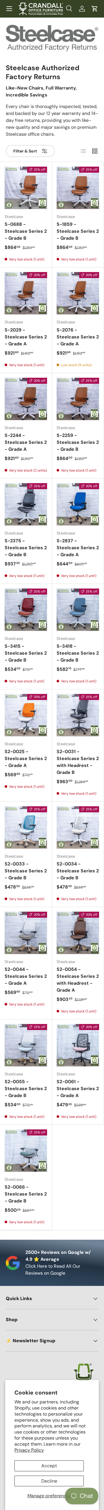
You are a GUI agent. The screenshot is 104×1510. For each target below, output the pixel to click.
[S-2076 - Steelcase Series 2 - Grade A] (78, 293)
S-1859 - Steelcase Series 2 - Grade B (78, 231)
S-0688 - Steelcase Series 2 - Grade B (26, 231)
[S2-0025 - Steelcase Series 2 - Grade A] (26, 715)
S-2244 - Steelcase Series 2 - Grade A (26, 442)
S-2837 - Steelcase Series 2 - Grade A (78, 548)
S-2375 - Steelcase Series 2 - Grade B (26, 548)
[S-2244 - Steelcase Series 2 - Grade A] (26, 399)
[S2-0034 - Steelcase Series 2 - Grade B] (78, 827)
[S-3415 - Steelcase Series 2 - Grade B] (26, 610)
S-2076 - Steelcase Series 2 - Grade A (78, 337)
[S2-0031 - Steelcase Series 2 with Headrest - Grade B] (78, 715)
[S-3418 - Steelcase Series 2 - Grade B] (78, 610)
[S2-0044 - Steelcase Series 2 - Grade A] (26, 933)
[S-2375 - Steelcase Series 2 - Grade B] (26, 504)
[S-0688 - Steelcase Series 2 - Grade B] (26, 188)
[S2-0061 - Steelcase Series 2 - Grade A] (78, 1045)
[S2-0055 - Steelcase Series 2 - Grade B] (26, 1045)
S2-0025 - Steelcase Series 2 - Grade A (26, 758)
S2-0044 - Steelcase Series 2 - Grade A (26, 976)
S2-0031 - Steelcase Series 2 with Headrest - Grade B (78, 762)
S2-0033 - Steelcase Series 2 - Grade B (26, 871)
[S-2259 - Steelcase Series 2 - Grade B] (78, 399)
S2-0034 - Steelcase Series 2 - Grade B (78, 871)
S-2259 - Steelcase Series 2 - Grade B (78, 442)
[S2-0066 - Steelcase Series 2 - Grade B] (26, 1150)
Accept (49, 1466)
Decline (49, 1481)
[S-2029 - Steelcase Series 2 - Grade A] (26, 293)
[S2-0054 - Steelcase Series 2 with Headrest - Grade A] (78, 933)
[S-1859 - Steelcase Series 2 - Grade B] (78, 188)
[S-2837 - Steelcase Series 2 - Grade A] (78, 504)
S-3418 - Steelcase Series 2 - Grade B (78, 653)
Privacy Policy (29, 1450)
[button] (94, 8)
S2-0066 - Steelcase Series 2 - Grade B (26, 1194)
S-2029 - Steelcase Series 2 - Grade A (26, 337)
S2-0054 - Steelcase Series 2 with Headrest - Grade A (78, 979)
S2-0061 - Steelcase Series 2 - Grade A (78, 1088)
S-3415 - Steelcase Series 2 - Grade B (26, 653)
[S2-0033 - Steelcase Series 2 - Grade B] (26, 827)
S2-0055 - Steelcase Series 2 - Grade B (26, 1088)
